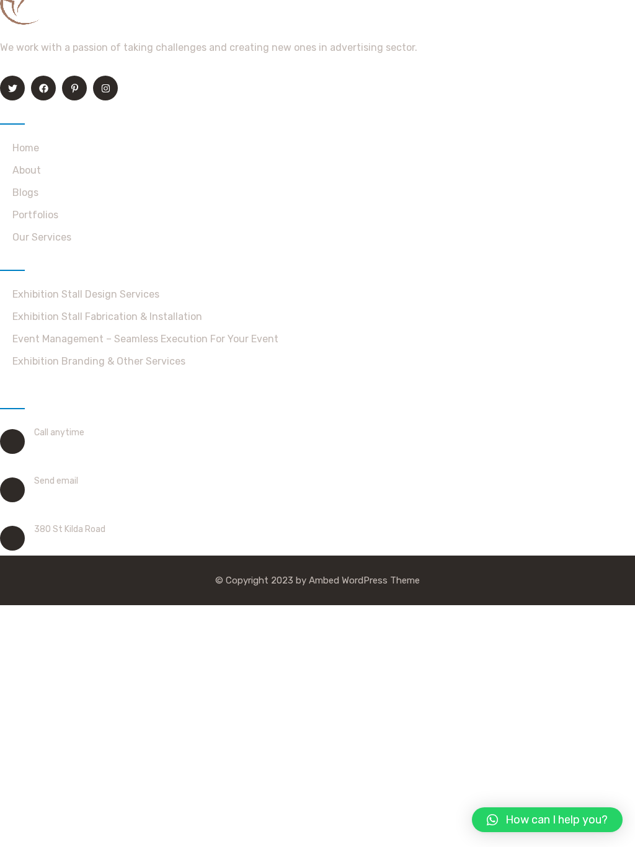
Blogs (25, 192)
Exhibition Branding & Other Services (98, 361)
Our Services (41, 237)
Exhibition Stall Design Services (85, 294)
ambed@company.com (88, 497)
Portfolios (35, 215)
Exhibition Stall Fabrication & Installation (107, 316)
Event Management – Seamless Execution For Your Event (145, 339)
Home (25, 148)
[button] (547, 819)
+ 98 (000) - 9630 (78, 449)
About (26, 170)
